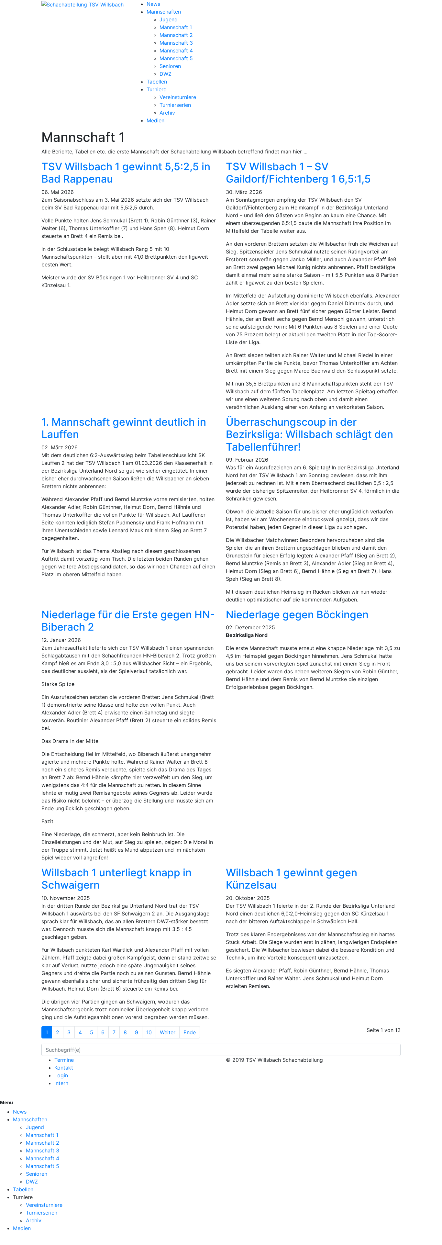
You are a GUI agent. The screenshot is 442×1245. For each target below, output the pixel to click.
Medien (155, 120)
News (153, 4)
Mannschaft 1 (176, 27)
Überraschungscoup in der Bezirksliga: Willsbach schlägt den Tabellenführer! (309, 434)
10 (149, 1032)
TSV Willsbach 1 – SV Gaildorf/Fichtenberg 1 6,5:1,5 (298, 172)
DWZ (165, 74)
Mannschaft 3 (176, 42)
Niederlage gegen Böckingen (297, 614)
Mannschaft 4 (176, 50)
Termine (64, 1060)
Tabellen (157, 81)
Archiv (167, 112)
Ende (189, 1032)
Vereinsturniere (178, 97)
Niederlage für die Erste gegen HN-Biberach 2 (128, 620)
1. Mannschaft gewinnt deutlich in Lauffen (123, 428)
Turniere (156, 89)
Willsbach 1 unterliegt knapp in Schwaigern (116, 878)
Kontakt (63, 1067)
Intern (61, 1083)
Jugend (169, 19)
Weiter (167, 1032)
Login (61, 1075)
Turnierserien (175, 105)
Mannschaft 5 (176, 58)
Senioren (170, 66)
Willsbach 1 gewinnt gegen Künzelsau (291, 878)
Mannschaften (164, 11)
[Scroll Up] (2, 1241)
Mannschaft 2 (176, 35)
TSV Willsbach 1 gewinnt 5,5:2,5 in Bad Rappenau (125, 172)
